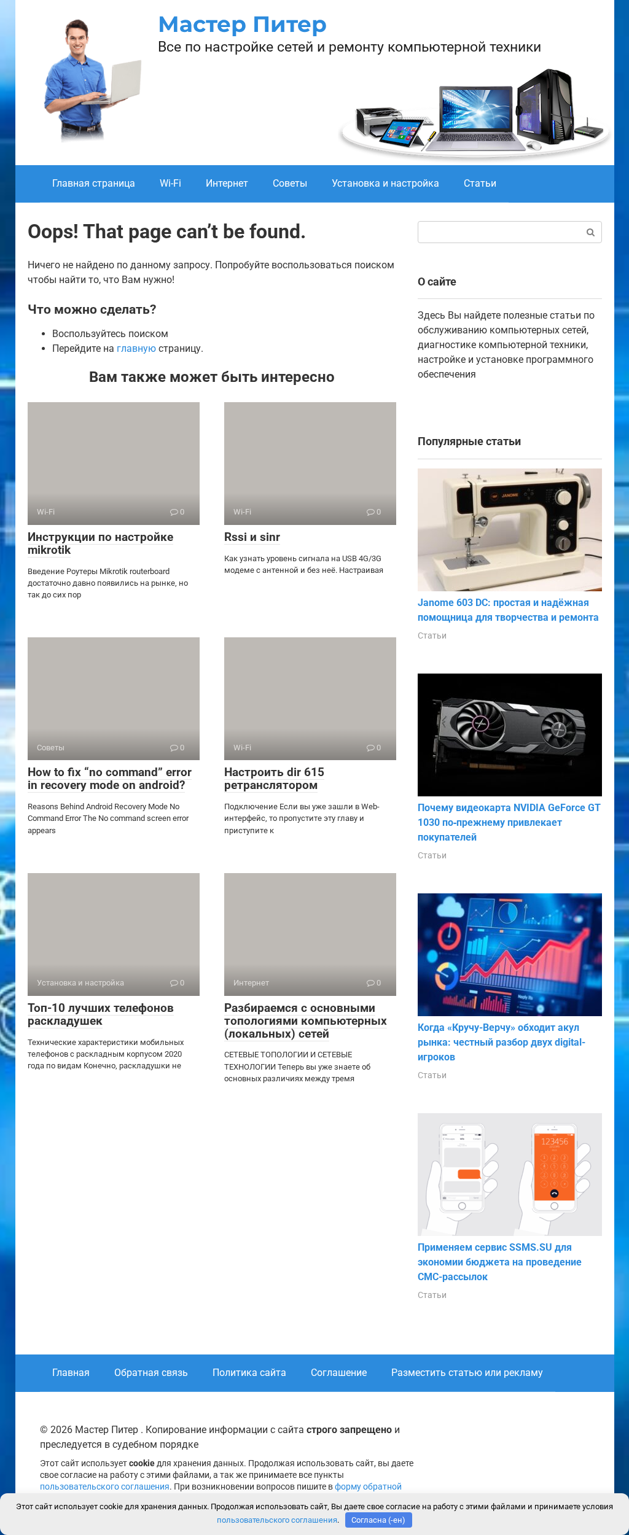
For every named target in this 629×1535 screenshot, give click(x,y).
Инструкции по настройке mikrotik (100, 543)
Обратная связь (151, 1372)
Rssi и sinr (252, 537)
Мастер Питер (242, 23)
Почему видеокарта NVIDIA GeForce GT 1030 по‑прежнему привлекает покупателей (509, 822)
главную (136, 348)
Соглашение (339, 1372)
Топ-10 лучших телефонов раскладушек (101, 1014)
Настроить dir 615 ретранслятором (274, 778)
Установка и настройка (385, 183)
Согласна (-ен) (378, 1520)
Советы (290, 183)
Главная (71, 1372)
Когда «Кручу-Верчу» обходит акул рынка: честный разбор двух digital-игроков (501, 1042)
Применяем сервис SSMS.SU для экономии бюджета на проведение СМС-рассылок (500, 1262)
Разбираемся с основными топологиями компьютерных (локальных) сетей (305, 1021)
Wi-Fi (170, 183)
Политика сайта (249, 1372)
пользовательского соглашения (105, 1487)
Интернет (227, 183)
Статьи (480, 183)
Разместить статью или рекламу (467, 1372)
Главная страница (93, 183)
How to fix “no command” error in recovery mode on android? (110, 778)
